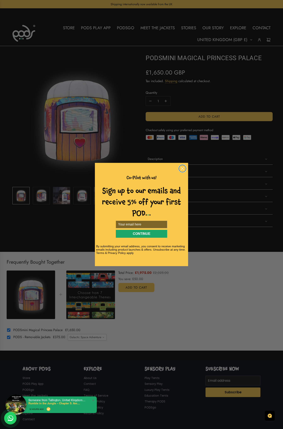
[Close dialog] (182, 168)
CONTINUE (141, 233)
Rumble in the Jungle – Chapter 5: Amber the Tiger (54, 403)
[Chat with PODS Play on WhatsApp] (10, 418)
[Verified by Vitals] (48, 409)
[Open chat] (270, 416)
